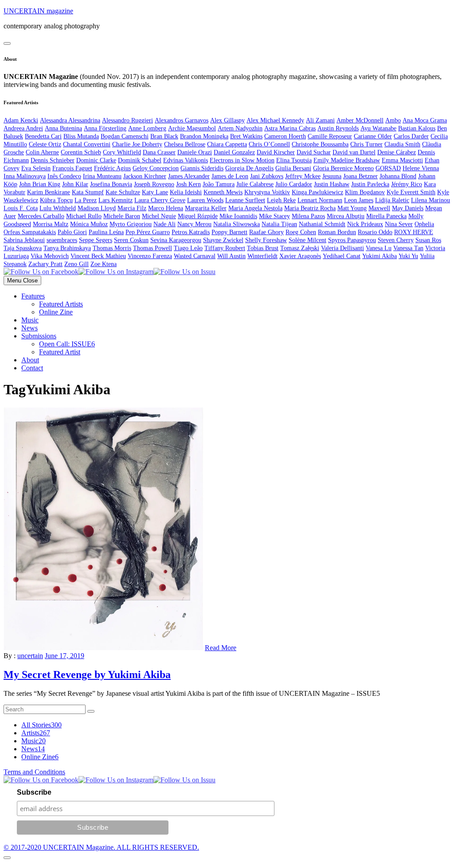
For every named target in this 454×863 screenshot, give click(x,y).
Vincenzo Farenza (150, 256)
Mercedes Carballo (41, 216)
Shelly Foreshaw (266, 240)
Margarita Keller (206, 208)
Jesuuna (331, 176)
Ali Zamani (320, 120)
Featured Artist (59, 352)
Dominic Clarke (96, 160)
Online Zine (56, 312)
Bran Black (164, 136)
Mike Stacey (274, 216)
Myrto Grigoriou (131, 224)
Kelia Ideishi (186, 192)
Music (30, 320)
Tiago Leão (188, 248)
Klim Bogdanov (365, 192)
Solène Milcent (307, 240)
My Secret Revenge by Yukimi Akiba (87, 674)
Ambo (393, 120)
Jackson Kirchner (144, 176)
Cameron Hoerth (285, 136)
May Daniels (407, 208)
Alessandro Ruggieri (127, 120)
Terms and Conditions (34, 772)
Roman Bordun (337, 232)
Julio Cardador (293, 184)
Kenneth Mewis (223, 192)
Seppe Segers (95, 240)
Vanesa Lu (378, 248)
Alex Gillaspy (227, 120)
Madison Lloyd (97, 208)
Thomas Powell (152, 248)
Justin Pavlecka (370, 184)
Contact (32, 368)
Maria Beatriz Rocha (310, 208)
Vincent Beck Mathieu (98, 256)
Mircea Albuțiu (345, 216)
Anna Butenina (63, 128)
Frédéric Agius (112, 168)
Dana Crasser (159, 152)
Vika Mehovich (50, 256)
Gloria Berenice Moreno (343, 168)
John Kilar (75, 184)
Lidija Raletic (392, 200)
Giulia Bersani (293, 168)
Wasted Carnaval (194, 256)
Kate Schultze (123, 192)
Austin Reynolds (338, 128)
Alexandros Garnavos (181, 120)
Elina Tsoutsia (294, 160)
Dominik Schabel (139, 160)
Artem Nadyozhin (240, 128)
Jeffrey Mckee (303, 176)
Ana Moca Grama (425, 120)
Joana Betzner (360, 176)
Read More (220, 647)
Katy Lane (155, 192)
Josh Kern (188, 184)
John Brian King (39, 184)
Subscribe (34, 792)
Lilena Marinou (430, 200)
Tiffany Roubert (224, 248)
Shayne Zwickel (223, 240)
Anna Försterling (105, 128)
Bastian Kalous (416, 128)
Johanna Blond (398, 176)
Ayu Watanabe (378, 128)
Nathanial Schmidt (322, 224)
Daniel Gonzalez (234, 152)
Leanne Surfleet (245, 200)
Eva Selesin (36, 168)
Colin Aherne (42, 152)
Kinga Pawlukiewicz (317, 192)
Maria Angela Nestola (255, 208)
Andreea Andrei (23, 128)
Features (33, 296)
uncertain (30, 655)
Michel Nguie (159, 216)
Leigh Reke (281, 200)
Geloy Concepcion (156, 168)
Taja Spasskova (23, 248)
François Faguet (72, 168)
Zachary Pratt (45, 264)
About (30, 360)
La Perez (85, 200)
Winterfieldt (262, 256)
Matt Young (352, 208)
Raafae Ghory (266, 232)
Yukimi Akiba (379, 256)
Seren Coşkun (131, 240)
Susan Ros (428, 240)
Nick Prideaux (365, 224)
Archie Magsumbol (192, 128)
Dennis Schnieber (52, 160)
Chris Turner (366, 144)
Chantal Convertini (86, 144)
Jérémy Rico (406, 184)
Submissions (38, 336)
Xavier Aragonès (300, 256)
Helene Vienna (421, 168)
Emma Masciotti (402, 160)
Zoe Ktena (103, 264)
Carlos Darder (411, 136)
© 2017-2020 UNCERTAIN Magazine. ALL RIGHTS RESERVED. (101, 847)
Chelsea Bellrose (184, 144)
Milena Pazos (308, 216)
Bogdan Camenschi (125, 136)
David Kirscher (276, 152)
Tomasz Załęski (299, 248)
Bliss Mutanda (81, 136)
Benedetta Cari (43, 136)
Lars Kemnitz (115, 200)
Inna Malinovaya (25, 176)
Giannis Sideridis (201, 168)
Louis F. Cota (21, 208)
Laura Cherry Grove (159, 200)
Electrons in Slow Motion (242, 160)
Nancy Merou (194, 224)
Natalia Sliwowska (236, 224)
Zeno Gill (76, 264)
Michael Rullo (84, 216)
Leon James (358, 200)
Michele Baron (121, 216)
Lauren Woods (205, 200)
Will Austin (231, 256)
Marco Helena (165, 208)
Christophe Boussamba (320, 144)
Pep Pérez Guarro (147, 232)
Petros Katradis (191, 232)
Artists (35, 733)
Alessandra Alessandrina (70, 120)
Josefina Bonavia (111, 184)
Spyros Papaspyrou (352, 240)
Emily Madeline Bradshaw (346, 160)
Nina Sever (399, 224)
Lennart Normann (319, 200)
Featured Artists (61, 304)
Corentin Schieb (81, 152)
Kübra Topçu (56, 200)
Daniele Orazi (194, 152)
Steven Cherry (396, 240)
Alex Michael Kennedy (275, 120)
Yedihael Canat (341, 256)
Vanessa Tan (408, 248)
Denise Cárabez (396, 152)
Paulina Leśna (106, 232)
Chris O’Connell (269, 144)
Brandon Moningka (204, 136)
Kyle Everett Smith (411, 192)
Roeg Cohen (301, 232)
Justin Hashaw (331, 184)
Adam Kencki (21, 120)
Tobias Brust (262, 248)
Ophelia (424, 224)
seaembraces (62, 240)
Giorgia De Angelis (249, 168)
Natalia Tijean (279, 224)
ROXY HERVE (413, 232)
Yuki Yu (408, 256)
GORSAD (388, 168)
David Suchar (314, 152)
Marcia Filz (131, 208)
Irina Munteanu (102, 176)
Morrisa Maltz (50, 224)
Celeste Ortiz (45, 144)
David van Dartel (354, 152)
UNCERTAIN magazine (38, 11)
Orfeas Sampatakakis (30, 232)
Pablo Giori (72, 232)
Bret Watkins (246, 136)
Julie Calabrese (255, 184)
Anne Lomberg (147, 128)
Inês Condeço (64, 176)
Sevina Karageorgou (175, 240)
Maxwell (379, 208)
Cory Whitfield (122, 152)
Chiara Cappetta (227, 144)
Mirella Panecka (386, 216)
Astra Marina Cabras (290, 128)
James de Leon (229, 176)
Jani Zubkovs (266, 176)
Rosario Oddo (375, 232)
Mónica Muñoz (89, 224)
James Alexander (189, 176)
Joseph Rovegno (154, 184)
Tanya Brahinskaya (67, 248)
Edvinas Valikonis (185, 160)
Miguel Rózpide (198, 216)
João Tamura (219, 184)
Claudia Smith (402, 144)
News (29, 328)
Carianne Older (373, 136)
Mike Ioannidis (238, 216)
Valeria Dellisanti (342, 248)
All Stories (41, 725)
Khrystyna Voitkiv (267, 192)
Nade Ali (164, 224)
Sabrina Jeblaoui (24, 240)
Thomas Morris (112, 248)
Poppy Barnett (229, 232)
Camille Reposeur (330, 136)
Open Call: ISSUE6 (67, 344)
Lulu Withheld (57, 208)
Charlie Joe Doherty (137, 144)
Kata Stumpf (88, 192)
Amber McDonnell (360, 120)
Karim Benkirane (48, 192)
